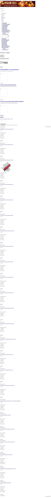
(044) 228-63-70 (2, 0)
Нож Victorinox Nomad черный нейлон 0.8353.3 (6, 454)
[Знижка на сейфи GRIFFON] (4, 80)
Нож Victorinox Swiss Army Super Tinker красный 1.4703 (7, 385)
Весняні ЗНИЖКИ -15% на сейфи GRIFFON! (9, 69)
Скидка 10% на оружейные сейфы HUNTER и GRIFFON (11, 101)
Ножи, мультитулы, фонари (5, 32)
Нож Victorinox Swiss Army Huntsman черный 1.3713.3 (7, 323)
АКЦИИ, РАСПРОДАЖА (5, 34)
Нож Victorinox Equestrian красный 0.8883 (5, 482)
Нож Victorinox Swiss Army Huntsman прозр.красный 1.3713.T (8, 468)
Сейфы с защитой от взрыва (5, 30)
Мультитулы (4, 33)
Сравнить (1, 140)
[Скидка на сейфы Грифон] (4, 112)
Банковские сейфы (4, 27)
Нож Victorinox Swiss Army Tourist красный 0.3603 (6, 215)
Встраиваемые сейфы (4, 41)
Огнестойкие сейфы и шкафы (5, 39)
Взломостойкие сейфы (5, 25)
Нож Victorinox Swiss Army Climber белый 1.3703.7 (6, 144)
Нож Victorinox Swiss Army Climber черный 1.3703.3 (7, 292)
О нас (2, 21)
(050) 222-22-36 (10, 0)
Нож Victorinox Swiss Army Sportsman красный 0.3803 (7, 230)
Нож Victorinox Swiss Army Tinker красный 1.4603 (6, 354)
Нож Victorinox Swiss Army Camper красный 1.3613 (6, 277)
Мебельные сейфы (4, 22)
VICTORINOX (3, 124)
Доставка (3, 14)
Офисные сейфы (4, 23)
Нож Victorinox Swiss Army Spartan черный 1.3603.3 (6, 246)
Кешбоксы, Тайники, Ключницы (6, 46)
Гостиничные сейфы (4, 43)
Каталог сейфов (4, 13)
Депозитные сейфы (4, 44)
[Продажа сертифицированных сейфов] (4, 63)
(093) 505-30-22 (14, 0)
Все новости (2, 115)
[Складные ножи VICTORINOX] (3, 121)
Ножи (4, 48)
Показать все (3, 495)
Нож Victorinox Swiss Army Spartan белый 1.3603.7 (6, 261)
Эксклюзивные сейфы (5, 29)
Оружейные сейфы (4, 26)
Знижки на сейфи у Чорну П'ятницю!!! (8, 84)
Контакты (3, 18)
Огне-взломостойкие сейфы (5, 24)
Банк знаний (3, 17)
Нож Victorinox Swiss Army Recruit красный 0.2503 (6, 184)
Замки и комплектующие (5, 31)
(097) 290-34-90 (6, 0)
